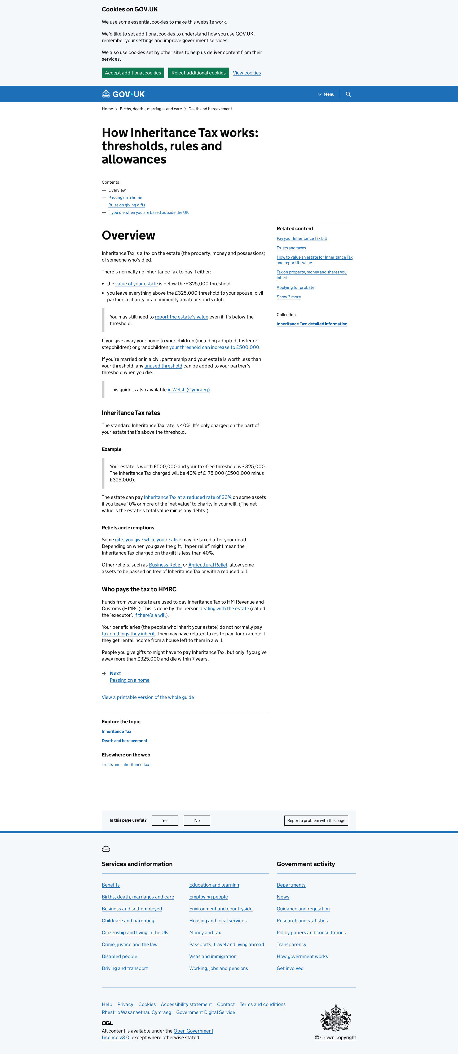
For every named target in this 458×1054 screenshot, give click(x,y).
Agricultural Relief (207, 565)
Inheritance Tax (116, 731)
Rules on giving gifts (126, 204)
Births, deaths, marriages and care (151, 108)
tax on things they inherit (128, 634)
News (283, 897)
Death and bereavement (210, 108)
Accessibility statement (186, 1004)
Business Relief (165, 565)
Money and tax (205, 932)
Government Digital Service (205, 1012)
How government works (302, 956)
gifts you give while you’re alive (148, 540)
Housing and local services (218, 921)
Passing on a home (125, 197)
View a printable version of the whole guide (148, 697)
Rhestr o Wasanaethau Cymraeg (136, 1012)
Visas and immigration (212, 956)
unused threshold (163, 366)
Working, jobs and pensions (218, 968)
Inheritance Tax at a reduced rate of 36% (188, 497)
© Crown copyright (335, 1037)
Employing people (208, 897)
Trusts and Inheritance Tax (125, 764)
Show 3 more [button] (289, 296)
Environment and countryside (221, 909)
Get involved (290, 968)
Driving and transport (125, 968)
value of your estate (136, 284)
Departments (291, 885)
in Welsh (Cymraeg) (189, 390)
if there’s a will (150, 615)
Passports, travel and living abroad (226, 944)
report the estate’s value (181, 317)
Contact (226, 1004)
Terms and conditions (263, 1004)
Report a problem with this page (316, 820)
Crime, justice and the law (130, 944)
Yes (170, 820)
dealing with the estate (224, 608)
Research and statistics (302, 921)
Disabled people (119, 956)
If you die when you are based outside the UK (148, 212)
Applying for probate (295, 287)
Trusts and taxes (291, 247)
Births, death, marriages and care (138, 897)
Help (107, 1004)
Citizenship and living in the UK (135, 932)
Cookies (147, 1004)
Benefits (111, 885)
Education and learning (214, 885)
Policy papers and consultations (311, 932)
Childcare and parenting (128, 921)
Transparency (291, 944)
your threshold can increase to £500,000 (214, 347)
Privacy (125, 1004)
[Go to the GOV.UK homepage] (123, 94)
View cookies (247, 72)
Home (107, 108)
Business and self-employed (132, 909)
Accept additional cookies (133, 73)
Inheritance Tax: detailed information (312, 323)
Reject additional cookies (198, 73)
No (202, 820)
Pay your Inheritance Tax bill (302, 238)
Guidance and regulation (303, 909)
